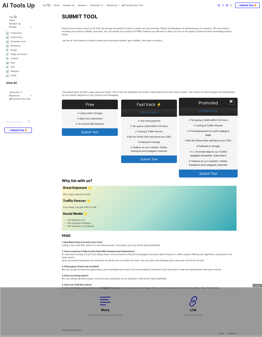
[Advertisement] (149, 66)
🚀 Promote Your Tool (132, 5)
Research (14, 71)
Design (13, 50)
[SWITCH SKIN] (231, 5)
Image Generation (18, 54)
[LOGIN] (227, 5)
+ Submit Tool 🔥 (247, 5)
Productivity (16, 33)
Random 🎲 (68, 5)
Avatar (13, 75)
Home (56, 5)
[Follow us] (218, 5)
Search (29, 122)
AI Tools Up (18, 5)
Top (46, 5)
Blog (12, 62)
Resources (112, 5)
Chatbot (14, 58)
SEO (12, 67)
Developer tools (18, 41)
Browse (81, 5)
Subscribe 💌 (96, 5)
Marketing (15, 45)
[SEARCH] (223, 5)
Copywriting (16, 37)
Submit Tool (89, 132)
